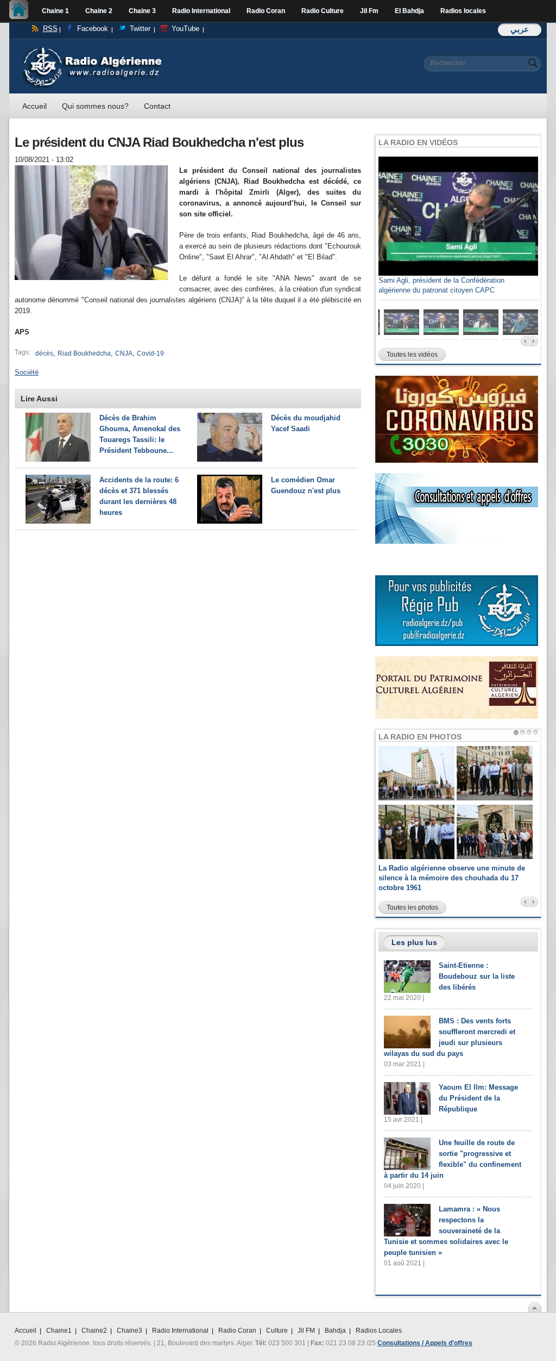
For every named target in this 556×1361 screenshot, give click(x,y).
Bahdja (335, 1330)
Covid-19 (150, 353)
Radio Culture (322, 11)
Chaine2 (94, 1330)
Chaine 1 (55, 11)
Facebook (92, 28)
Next (534, 341)
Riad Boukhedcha (84, 353)
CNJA (123, 353)
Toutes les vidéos (412, 354)
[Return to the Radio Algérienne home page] (92, 50)
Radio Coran (266, 11)
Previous (525, 341)
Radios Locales (379, 1330)
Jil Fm (369, 11)
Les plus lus (414, 942)
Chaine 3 (142, 11)
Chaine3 (129, 1330)
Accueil (21, 11)
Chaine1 (59, 1330)
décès (44, 353)
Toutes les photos (412, 907)
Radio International (201, 11)
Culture (277, 1330)
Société (27, 372)
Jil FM (306, 1330)
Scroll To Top (534, 1307)
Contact (157, 106)
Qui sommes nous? (95, 106)
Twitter (140, 28)
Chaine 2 (98, 11)
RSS (50, 28)
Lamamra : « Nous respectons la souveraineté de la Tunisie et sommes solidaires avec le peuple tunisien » (446, 1231)
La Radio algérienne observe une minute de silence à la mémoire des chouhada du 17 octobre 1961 (451, 878)
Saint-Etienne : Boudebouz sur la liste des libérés (477, 976)
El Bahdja (409, 11)
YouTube (185, 28)
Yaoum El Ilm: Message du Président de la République (478, 1098)
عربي (519, 29)
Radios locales (463, 11)
